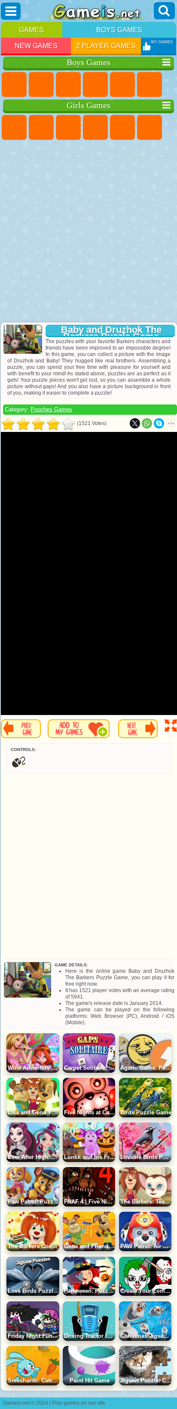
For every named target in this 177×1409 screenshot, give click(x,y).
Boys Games (119, 29)
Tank (95, 84)
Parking (14, 84)
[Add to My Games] (79, 728)
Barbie (95, 127)
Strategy (68, 84)
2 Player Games (106, 45)
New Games (36, 45)
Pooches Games (51, 409)
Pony (14, 127)
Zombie (122, 84)
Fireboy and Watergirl (68, 127)
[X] (135, 423)
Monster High (149, 127)
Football (41, 84)
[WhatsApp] (147, 423)
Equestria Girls (41, 127)
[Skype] (159, 423)
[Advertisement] (87, 232)
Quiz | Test (122, 127)
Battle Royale (149, 84)
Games (31, 29)
